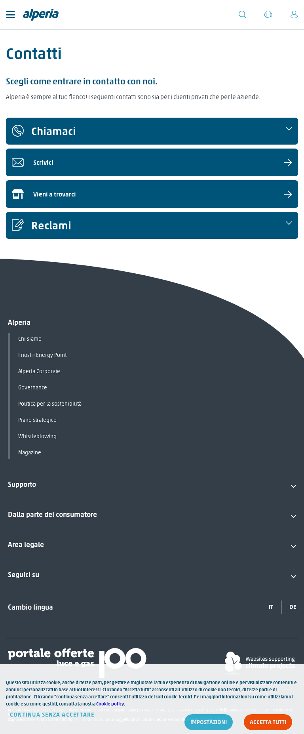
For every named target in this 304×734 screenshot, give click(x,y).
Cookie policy (110, 704)
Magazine (29, 452)
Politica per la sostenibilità (50, 403)
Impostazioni (208, 722)
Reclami (51, 225)
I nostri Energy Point (42, 355)
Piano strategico (37, 420)
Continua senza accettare (52, 714)
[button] (152, 131)
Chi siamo (30, 339)
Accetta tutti (268, 722)
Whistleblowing (37, 436)
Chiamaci (53, 131)
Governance (32, 387)
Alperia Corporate (39, 371)
